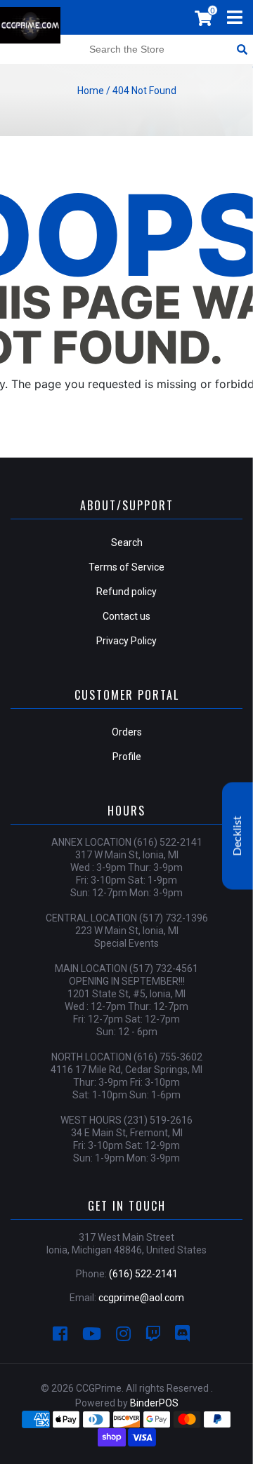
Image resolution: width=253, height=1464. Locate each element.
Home (90, 90)
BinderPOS (154, 1403)
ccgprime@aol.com (141, 1297)
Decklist (237, 836)
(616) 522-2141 (143, 1273)
